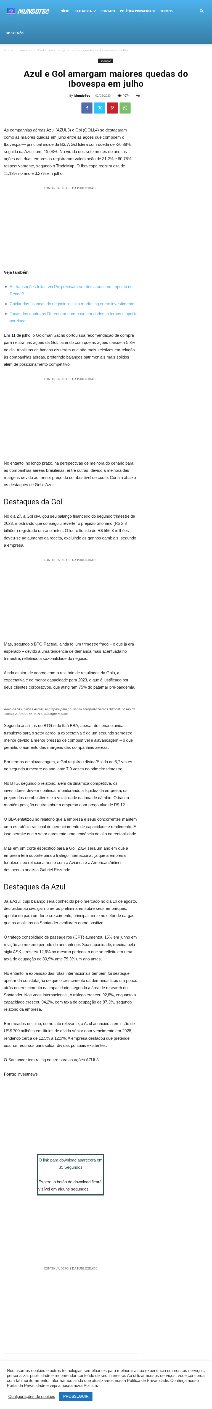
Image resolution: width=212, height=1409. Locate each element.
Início (64, 11)
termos (166, 11)
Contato (107, 11)
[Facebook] (86, 108)
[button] (201, 11)
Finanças (25, 50)
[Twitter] (99, 108)
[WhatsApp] (125, 108)
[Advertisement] (70, 230)
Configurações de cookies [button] (31, 1396)
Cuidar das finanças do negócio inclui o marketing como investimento (72, 303)
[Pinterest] (112, 108)
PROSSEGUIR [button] (76, 1396)
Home (8, 50)
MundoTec (82, 95)
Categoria (83, 11)
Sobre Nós (14, 33)
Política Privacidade (137, 11)
